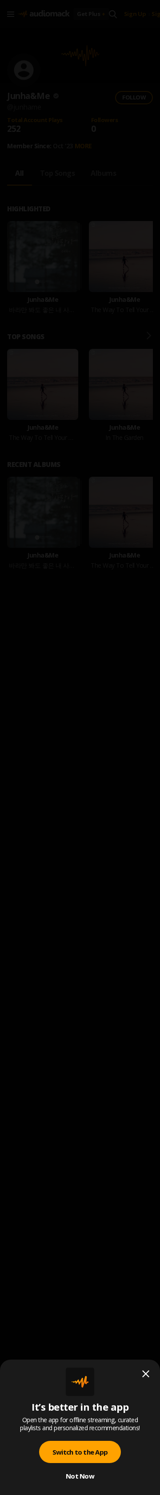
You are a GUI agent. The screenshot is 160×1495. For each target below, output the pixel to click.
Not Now (80, 1475)
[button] (80, 747)
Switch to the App (80, 1452)
